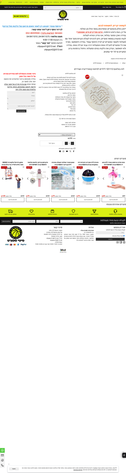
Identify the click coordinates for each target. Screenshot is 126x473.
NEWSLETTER (119, 227)
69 (104, 196)
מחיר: (73, 138)
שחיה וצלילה (71, 2)
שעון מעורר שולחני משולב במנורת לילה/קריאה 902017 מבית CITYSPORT (63, 164)
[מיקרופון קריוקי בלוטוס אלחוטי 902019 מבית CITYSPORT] (38, 189)
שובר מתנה (94, 16)
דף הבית (116, 16)
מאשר (14, 469)
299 (70, 138)
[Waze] (2, 460)
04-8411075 (44, 36)
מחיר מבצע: (108, 196)
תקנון (106, 16)
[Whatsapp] (2, 450)
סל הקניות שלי (119, 7)
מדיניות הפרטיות (78, 470)
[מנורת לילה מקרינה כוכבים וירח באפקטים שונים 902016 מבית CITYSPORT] (88, 189)
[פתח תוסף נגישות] (124, 455)
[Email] (2, 455)
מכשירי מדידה (63, 2)
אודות (111, 16)
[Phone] (2, 466)
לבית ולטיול (19, 2)
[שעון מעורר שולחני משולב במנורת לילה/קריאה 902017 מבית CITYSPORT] (63, 189)
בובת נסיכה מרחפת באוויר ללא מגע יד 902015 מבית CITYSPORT (113, 163)
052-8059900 (33, 33)
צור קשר (100, 16)
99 (124, 196)
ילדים (26, 2)
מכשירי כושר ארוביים (117, 2)
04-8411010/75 (20, 16)
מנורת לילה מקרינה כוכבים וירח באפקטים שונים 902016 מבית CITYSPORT (88, 164)
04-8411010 (32, 36)
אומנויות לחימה (34, 2)
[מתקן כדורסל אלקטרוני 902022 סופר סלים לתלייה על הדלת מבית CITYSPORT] (12, 189)
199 (23, 196)
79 (79, 196)
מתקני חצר (94, 2)
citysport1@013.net (46, 46)
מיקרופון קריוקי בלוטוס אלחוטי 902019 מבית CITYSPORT (38, 163)
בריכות (78, 2)
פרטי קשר (57, 227)
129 (73, 196)
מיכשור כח (101, 2)
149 (98, 196)
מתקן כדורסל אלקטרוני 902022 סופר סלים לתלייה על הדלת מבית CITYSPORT (12, 164)
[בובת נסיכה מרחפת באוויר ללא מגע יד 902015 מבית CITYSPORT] (113, 189)
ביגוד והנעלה (49, 2)
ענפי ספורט (12, 2)
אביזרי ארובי (108, 2)
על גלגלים (56, 2)
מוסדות (42, 2)
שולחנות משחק (86, 2)
